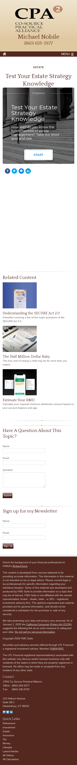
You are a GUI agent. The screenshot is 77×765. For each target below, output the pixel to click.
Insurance (8, 735)
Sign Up (8, 546)
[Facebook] (4, 712)
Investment (9, 727)
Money (6, 743)
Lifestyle (7, 747)
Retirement (9, 723)
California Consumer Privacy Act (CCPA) (49, 624)
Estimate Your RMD (19, 400)
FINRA (53, 648)
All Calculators (11, 759)
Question (8, 469)
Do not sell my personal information (35, 631)
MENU (65, 54)
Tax (5, 739)
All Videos (8, 755)
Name (6, 446)
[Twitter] (7, 712)
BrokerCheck (20, 566)
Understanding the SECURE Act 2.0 (31, 313)
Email (6, 458)
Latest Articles (10, 751)
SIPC (61, 648)
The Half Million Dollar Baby (26, 357)
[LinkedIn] (11, 712)
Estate (6, 731)
